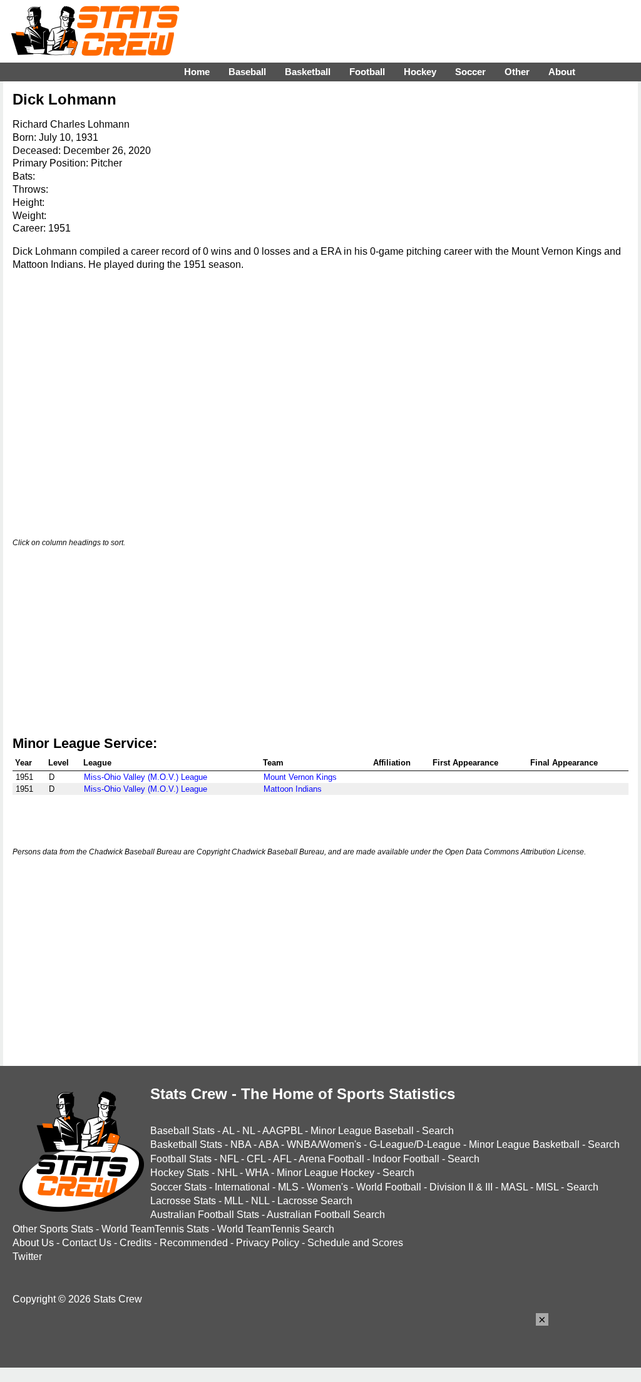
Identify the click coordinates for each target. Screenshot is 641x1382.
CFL (256, 1159)
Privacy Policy (267, 1242)
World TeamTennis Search (275, 1229)
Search (438, 1130)
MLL (233, 1200)
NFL (229, 1159)
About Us (33, 1242)
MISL (547, 1187)
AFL (282, 1159)
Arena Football (331, 1159)
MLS (288, 1187)
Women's (327, 1187)
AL (228, 1130)
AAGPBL (282, 1130)
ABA (269, 1144)
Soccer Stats (178, 1187)
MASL (514, 1187)
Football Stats (181, 1159)
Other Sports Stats (53, 1229)
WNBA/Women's (324, 1144)
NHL (227, 1172)
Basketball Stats (186, 1144)
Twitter (27, 1256)
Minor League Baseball (362, 1130)
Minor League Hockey (325, 1172)
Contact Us (86, 1242)
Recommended (194, 1242)
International (242, 1187)
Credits (135, 1242)
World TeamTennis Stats (155, 1229)
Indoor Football (405, 1159)
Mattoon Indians (293, 789)
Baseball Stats (182, 1130)
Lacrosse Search (314, 1200)
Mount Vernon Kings (300, 777)
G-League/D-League (415, 1144)
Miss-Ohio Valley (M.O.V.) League (145, 777)
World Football (388, 1187)
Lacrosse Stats (183, 1200)
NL (248, 1130)
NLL (260, 1200)
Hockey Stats (179, 1172)
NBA (240, 1144)
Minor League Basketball (524, 1144)
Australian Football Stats (204, 1214)
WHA (257, 1172)
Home (197, 71)
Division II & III (461, 1187)
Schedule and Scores (355, 1242)
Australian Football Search (326, 1214)
